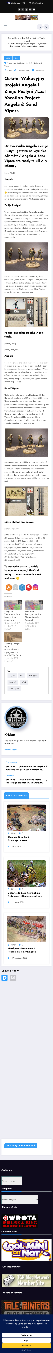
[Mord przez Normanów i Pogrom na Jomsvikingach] (26, 929)
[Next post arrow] (46, 781)
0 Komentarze (39, 70)
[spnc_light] (46, 27)
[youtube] (34, 9)
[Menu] (5, 27)
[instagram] (30, 9)
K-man (10, 70)
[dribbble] (26, 9)
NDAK (35, 63)
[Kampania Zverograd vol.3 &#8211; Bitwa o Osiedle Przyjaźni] (34, 605)
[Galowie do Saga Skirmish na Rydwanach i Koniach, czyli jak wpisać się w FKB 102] (26, 873)
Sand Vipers (14, 688)
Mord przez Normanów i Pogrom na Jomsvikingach (22, 950)
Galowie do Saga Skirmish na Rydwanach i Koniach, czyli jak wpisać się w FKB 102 (24, 894)
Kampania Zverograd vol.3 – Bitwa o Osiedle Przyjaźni (33, 616)
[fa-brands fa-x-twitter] (22, 9)
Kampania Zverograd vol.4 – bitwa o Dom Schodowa (12, 616)
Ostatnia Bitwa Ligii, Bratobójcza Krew (18, 838)
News (16, 58)
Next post (10, 775)
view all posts (10, 750)
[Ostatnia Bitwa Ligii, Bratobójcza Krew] (26, 817)
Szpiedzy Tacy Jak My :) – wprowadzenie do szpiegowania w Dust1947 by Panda (12, 649)
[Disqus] (26, 1020)
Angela (9, 63)
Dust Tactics (20, 63)
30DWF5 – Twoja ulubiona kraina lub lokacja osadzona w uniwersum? (24, 781)
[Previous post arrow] (46, 766)
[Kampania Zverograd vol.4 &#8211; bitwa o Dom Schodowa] (13, 605)
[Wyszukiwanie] (40, 27)
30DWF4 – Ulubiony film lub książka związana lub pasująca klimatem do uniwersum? (25, 768)
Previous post (11, 762)
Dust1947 (29, 63)
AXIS (8, 58)
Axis (14, 63)
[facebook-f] (19, 9)
